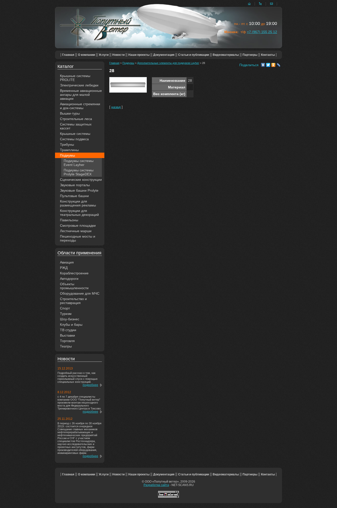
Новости (118, 55)
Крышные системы (75, 134)
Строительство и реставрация (73, 301)
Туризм (66, 314)
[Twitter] (268, 65)
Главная (68, 55)
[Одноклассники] (273, 65)
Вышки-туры (70, 113)
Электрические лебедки (79, 85)
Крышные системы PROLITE (75, 78)
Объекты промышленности (74, 286)
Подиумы (67, 155)
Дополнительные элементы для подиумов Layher (168, 62)
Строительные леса (76, 119)
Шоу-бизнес (69, 319)
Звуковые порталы (75, 185)
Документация (163, 55)
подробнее (90, 385)
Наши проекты (139, 55)
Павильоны (69, 220)
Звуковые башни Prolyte (79, 190)
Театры (66, 346)
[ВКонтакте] (263, 65)
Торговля (67, 341)
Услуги (104, 55)
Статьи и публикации (193, 55)
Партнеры (250, 55)
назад (116, 107)
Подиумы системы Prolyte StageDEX (79, 172)
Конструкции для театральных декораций (79, 213)
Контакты (268, 55)
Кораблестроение (74, 273)
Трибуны (67, 144)
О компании (86, 55)
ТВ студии (68, 330)
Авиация (67, 262)
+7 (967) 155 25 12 (262, 32)
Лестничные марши (76, 231)
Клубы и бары (71, 324)
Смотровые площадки (78, 225)
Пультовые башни (74, 196)
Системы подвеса (74, 139)
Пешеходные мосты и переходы (77, 238)
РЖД (64, 268)
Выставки (67, 335)
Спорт (65, 308)
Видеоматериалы (226, 55)
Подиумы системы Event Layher (79, 163)
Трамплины (69, 150)
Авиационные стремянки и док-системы (80, 106)
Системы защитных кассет (76, 126)
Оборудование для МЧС (79, 293)
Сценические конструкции (81, 180)
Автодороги (69, 279)
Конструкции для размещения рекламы (78, 203)
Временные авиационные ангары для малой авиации (81, 95)
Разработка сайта (156, 485)
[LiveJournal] (278, 65)
